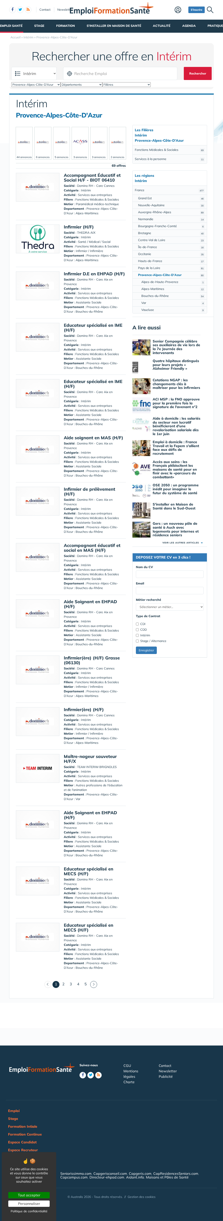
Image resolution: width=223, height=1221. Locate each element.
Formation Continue (25, 1134)
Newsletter (65, 10)
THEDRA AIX (86, 233)
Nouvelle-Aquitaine (171, 205)
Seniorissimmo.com (75, 1173)
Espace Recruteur (23, 1150)
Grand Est (171, 198)
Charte (129, 1082)
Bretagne (171, 233)
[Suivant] (93, 984)
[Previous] (47, 984)
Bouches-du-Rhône (172, 296)
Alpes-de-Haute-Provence (172, 282)
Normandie (171, 219)
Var (172, 303)
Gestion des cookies (141, 1197)
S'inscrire (196, 9)
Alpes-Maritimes (172, 289)
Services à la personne (169, 159)
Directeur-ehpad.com (107, 1177)
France (169, 190)
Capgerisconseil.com (110, 1173)
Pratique (215, 26)
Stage (39, 26)
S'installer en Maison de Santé (114, 26)
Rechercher (197, 73)
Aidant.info (135, 1177)
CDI (142, 624)
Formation (65, 26)
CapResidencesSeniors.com (175, 1173)
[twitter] (20, 10)
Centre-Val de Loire (171, 240)
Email (140, 583)
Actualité (161, 26)
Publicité (166, 1076)
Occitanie (171, 254)
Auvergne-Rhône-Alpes (171, 212)
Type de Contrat (148, 616)
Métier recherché (148, 600)
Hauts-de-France (171, 261)
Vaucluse (172, 310)
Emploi (14, 1110)
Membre (180, 10)
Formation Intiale (22, 1126)
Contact (45, 10)
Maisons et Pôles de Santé (167, 1177)
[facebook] (12, 10)
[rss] (28, 10)
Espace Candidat (22, 1142)
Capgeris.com (140, 1173)
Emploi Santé (11, 26)
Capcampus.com (74, 1177)
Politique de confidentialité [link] (29, 1211)
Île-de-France (171, 247)
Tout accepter (29, 1195)
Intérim (145, 635)
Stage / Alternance (153, 641)
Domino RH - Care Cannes (96, 186)
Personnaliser (29, 1203)
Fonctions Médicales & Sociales (169, 150)
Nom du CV (144, 567)
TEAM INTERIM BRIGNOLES (97, 767)
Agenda (189, 26)
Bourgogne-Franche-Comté (171, 226)
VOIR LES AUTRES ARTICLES (182, 542)
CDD (143, 630)
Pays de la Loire (171, 268)
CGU (127, 1065)
